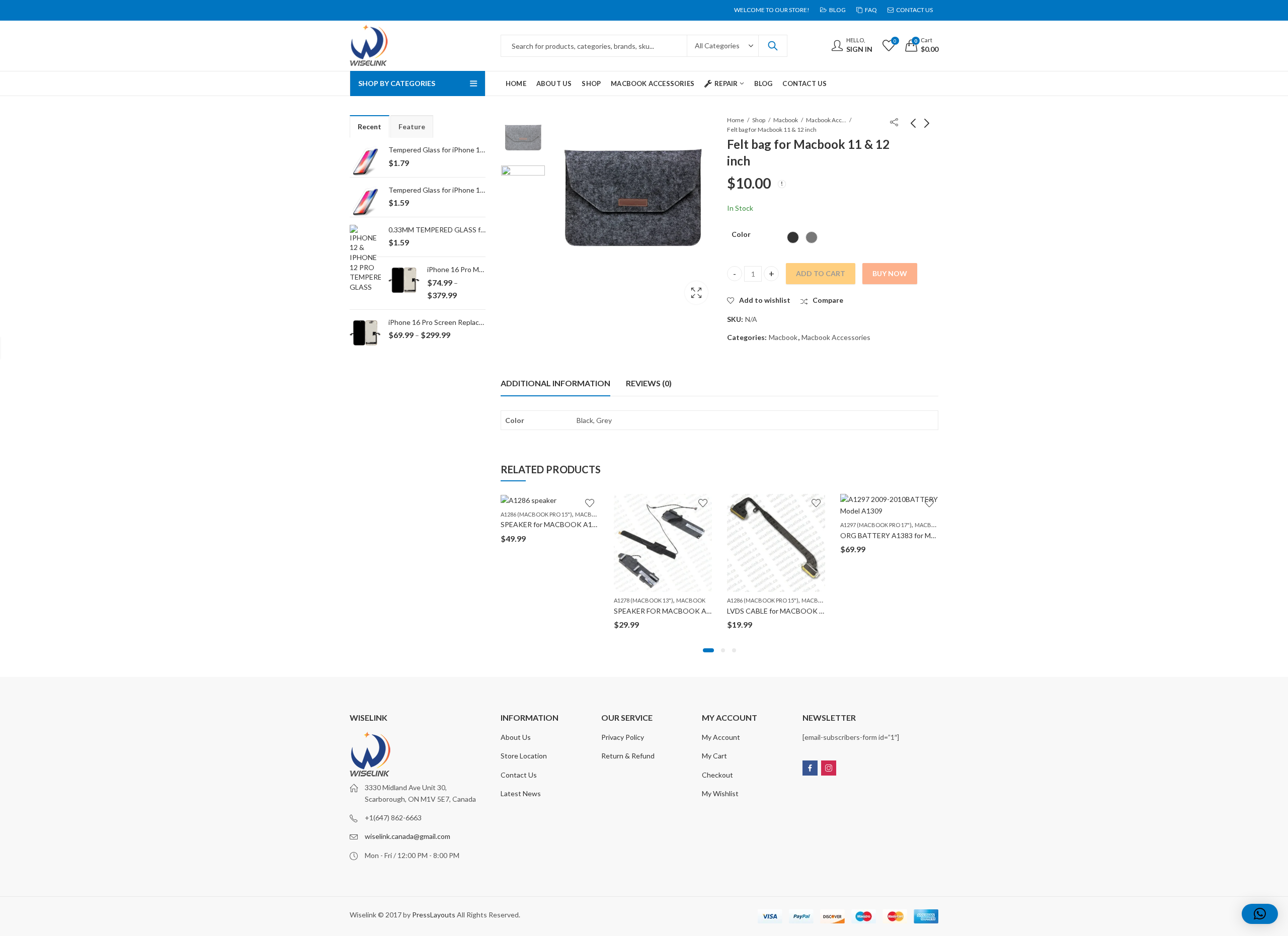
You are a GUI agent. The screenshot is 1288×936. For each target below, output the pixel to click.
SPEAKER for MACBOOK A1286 (552, 524)
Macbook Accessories (826, 120)
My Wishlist (720, 793)
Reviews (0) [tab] (649, 383)
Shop (758, 120)
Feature (411, 126)
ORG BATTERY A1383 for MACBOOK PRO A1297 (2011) (931, 535)
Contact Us (519, 775)
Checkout (717, 775)
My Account (721, 737)
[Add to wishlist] (590, 503)
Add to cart (820, 273)
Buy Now (889, 273)
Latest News (521, 793)
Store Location (524, 755)
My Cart (714, 755)
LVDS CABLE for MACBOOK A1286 (783, 611)
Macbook (785, 120)
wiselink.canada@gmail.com (407, 836)
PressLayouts (433, 914)
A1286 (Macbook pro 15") (536, 514)
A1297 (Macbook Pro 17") (876, 525)
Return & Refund (628, 755)
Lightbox (696, 292)
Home (735, 120)
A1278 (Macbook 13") (643, 600)
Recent (369, 126)
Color (741, 234)
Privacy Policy (622, 737)
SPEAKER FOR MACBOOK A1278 (668, 611)
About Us (516, 737)
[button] (708, 650)
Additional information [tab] (555, 383)
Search (772, 46)
